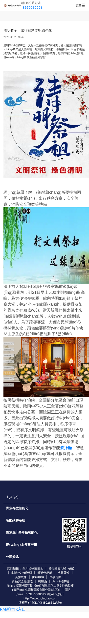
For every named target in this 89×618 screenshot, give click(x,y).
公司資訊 (12, 557)
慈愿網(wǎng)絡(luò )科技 (12, 5)
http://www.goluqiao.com (40, 598)
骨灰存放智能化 (17, 508)
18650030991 (31, 7)
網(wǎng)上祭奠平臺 (21, 544)
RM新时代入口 (13, 609)
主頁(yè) (12, 497)
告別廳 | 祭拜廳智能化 (22, 532)
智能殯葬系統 (15, 520)
